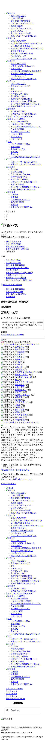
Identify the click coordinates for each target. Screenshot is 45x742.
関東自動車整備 (17, 184)
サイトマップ (11, 691)
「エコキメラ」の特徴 (21, 124)
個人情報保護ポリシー (20, 177)
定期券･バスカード (19, 31)
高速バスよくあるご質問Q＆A (23, 79)
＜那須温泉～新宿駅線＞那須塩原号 (26, 71)
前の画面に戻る (22, 470)
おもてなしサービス (19, 94)
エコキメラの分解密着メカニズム (26, 127)
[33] (37, 344)
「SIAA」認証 (17, 134)
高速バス (14, 154)
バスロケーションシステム (22, 23)
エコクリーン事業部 (19, 121)
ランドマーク (18, 335)
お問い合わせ (16, 139)
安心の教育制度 (17, 202)
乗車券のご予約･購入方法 (22, 54)
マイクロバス (16, 91)
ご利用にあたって (18, 56)
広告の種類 (15, 147)
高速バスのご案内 (18, 64)
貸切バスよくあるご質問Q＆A (23, 101)
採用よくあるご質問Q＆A (22, 207)
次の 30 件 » (30, 344)
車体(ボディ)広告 (18, 149)
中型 (12, 89)
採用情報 (14, 195)
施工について (16, 137)
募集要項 (14, 197)
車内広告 (14, 152)
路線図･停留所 (17, 26)
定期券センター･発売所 (21, 33)
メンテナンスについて (20, 132)
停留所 (9, 335)
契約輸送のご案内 (18, 111)
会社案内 (14, 169)
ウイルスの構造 (17, 129)
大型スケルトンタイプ (20, 86)
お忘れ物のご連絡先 (19, 179)
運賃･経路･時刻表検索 (20, 21)
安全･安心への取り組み (21, 174)
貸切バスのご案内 (18, 84)
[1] (2, 344)
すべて (4, 335)
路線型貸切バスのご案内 (21, 99)
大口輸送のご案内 (18, 96)
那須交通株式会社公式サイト (23, 106)
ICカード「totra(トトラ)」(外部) (19, 273)
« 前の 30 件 (9, 344)
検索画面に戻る (7, 470)
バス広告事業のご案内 (20, 144)
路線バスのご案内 (18, 16)
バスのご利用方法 (13, 263)
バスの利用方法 (17, 18)
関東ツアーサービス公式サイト (24, 162)
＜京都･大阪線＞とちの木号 (23, 66)
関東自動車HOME (13, 241)
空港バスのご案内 (18, 41)
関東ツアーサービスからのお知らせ (26, 164)
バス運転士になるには (20, 200)
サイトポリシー (12, 696)
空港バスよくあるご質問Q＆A (23, 59)
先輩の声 (14, 205)
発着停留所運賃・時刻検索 (17, 249)
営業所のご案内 (17, 172)
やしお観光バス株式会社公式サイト (26, 104)
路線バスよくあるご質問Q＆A (23, 36)
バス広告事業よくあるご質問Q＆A (25, 157)
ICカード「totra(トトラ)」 (21, 28)
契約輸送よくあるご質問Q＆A (23, 114)
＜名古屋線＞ (16, 69)
